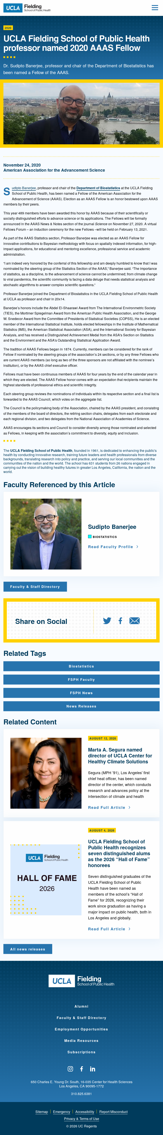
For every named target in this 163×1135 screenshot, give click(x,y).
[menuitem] (110, 621)
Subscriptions (81, 1051)
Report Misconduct (113, 1111)
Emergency (61, 1111)
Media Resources (81, 1040)
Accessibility (84, 1111)
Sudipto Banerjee (24, 188)
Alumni (81, 1006)
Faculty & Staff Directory (82, 1017)
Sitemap (41, 1111)
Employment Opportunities (81, 1029)
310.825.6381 (81, 1094)
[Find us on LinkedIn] (92, 1069)
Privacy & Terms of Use (81, 1118)
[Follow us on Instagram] (70, 1069)
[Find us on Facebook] (81, 1069)
